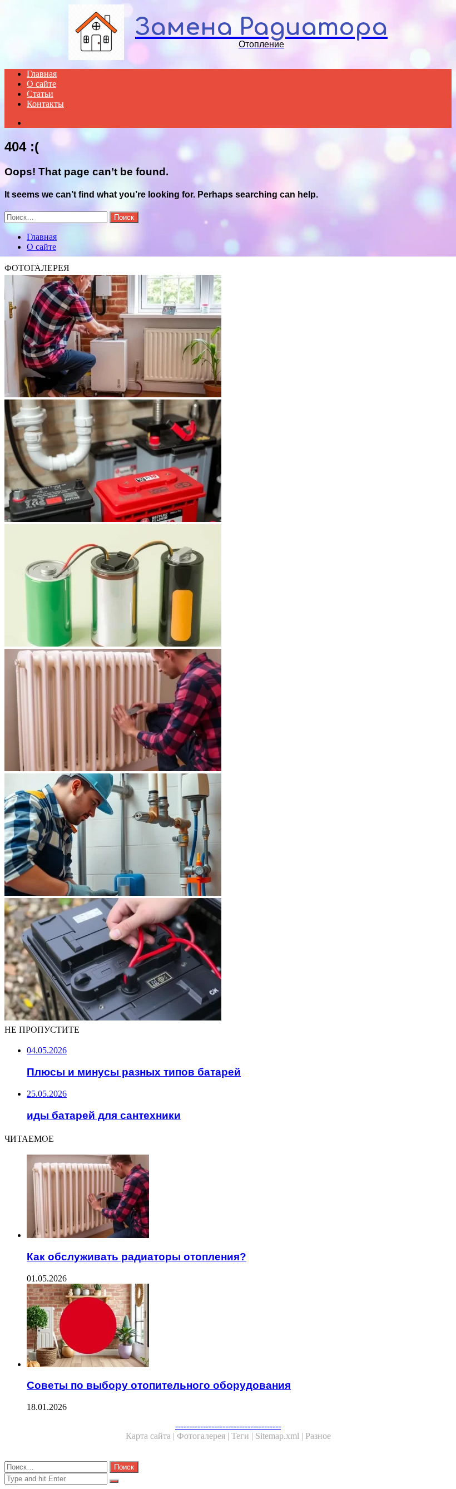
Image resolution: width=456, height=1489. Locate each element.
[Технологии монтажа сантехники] (228, 835)
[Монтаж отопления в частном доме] (228, 337)
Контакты (45, 104)
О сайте (41, 83)
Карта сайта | (151, 1436)
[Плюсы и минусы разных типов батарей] (228, 586)
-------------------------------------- (228, 1426)
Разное (318, 1436)
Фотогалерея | (204, 1436)
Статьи (40, 93)
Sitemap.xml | (280, 1436)
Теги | (243, 1436)
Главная (42, 73)
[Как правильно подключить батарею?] (228, 960)
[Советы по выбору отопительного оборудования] (239, 1326)
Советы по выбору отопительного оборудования (159, 1385)
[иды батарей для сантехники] (228, 462)
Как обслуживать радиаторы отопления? (136, 1257)
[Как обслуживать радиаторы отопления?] (228, 711)
